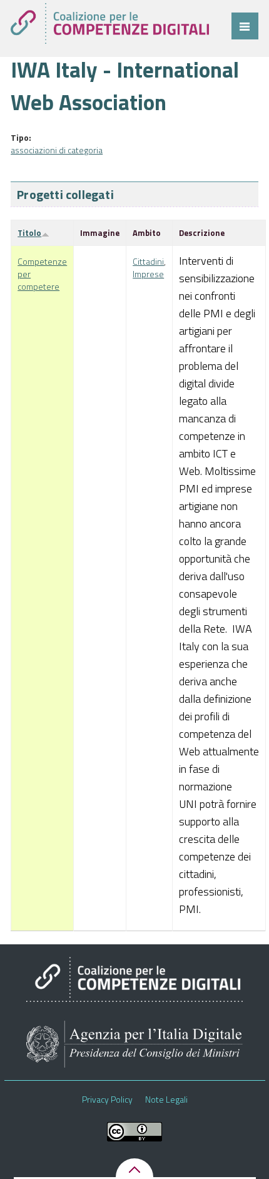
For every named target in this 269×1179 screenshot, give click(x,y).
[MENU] (244, 26)
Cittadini (148, 261)
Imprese (148, 273)
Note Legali (166, 1099)
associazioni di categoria (57, 149)
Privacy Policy (107, 1099)
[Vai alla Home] (109, 23)
